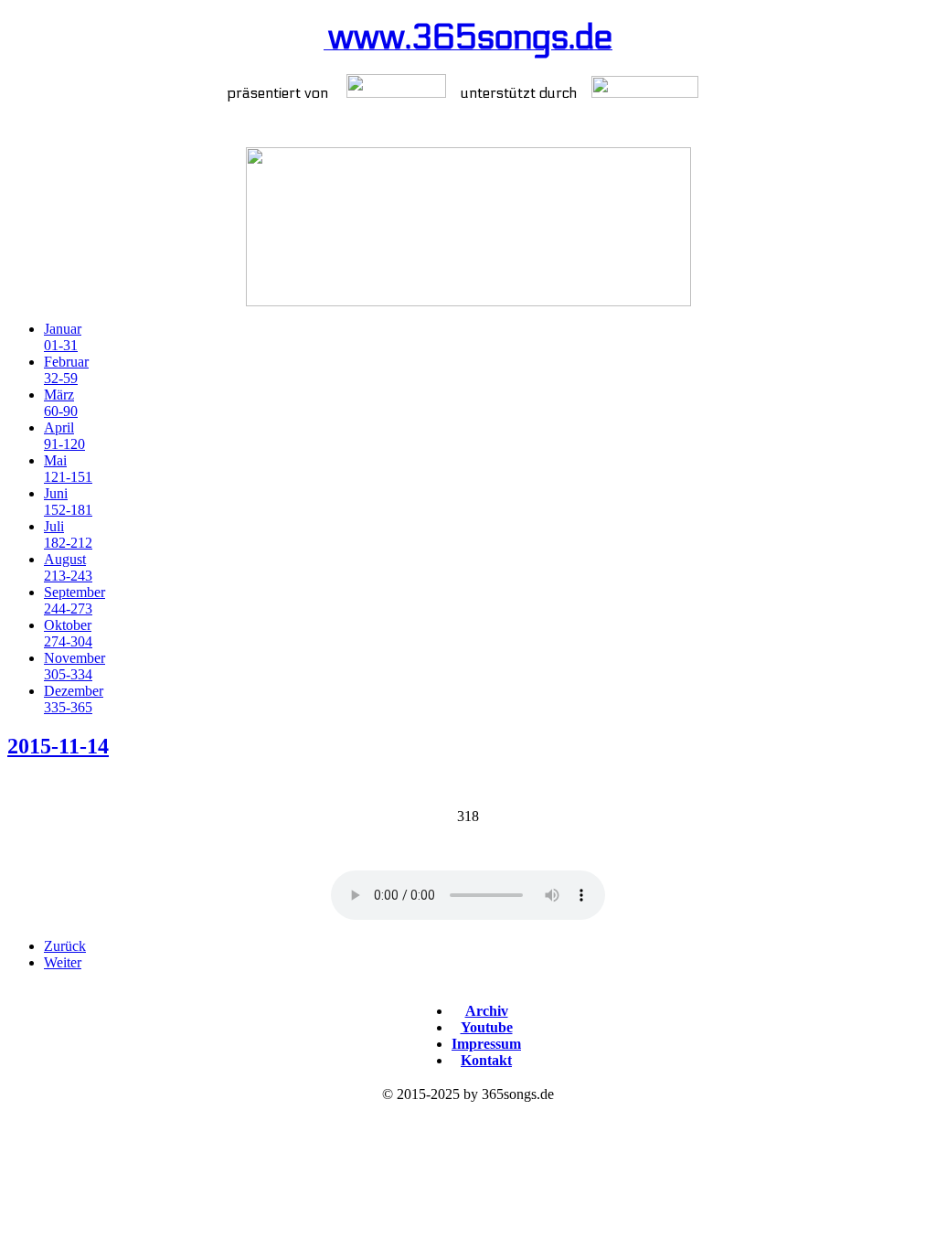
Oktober (68, 633)
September (74, 600)
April (64, 436)
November (74, 666)
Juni (68, 502)
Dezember (73, 699)
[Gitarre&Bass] (396, 92)
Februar (66, 370)
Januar (62, 337)
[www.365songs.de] (468, 226)
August (68, 567)
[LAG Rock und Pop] (644, 92)
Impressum (486, 1044)
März (61, 403)
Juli (68, 534)
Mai (68, 469)
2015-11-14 (58, 746)
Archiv (486, 1011)
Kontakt (486, 1060)
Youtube (487, 1027)
